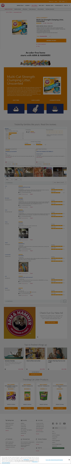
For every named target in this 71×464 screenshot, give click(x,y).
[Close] (69, 460)
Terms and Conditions (6, 462)
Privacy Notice (26, 459)
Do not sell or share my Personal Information (54, 459)
